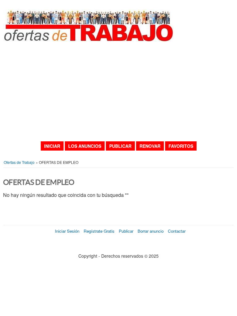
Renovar (149, 146)
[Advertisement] (118, 91)
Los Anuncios (84, 146)
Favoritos (180, 146)
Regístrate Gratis (99, 231)
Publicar (120, 146)
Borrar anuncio (151, 231)
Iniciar (52, 146)
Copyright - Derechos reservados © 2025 (118, 256)
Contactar (176, 231)
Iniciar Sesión (67, 231)
